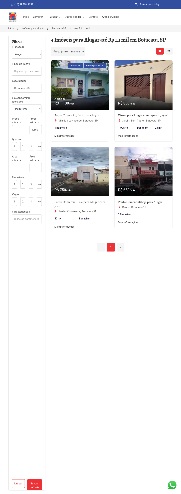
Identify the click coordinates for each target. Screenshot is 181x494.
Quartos (16, 139)
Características (21, 211)
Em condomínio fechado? (21, 100)
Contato (93, 16)
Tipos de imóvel (21, 64)
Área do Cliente (111, 16)
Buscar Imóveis (34, 485)
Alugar (54, 16)
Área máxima (34, 158)
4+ (39, 146)
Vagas (15, 194)
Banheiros (18, 177)
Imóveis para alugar (33, 28)
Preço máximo (34, 120)
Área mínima (16, 158)
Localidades (19, 81)
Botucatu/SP (59, 28)
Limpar (18, 483)
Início (26, 16)
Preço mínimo (16, 120)
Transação (18, 47)
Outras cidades (73, 16)
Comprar (38, 16)
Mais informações (64, 135)
